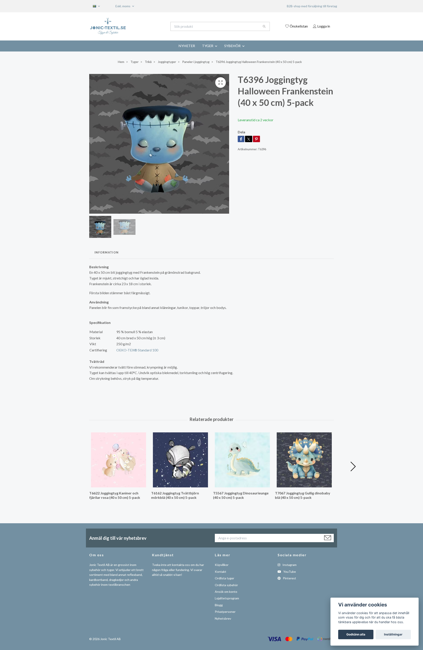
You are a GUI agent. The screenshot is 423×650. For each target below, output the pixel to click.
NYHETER (186, 46)
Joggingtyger (167, 62)
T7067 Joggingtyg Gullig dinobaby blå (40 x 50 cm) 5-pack (302, 495)
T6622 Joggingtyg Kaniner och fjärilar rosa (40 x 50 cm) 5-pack (114, 495)
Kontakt (220, 571)
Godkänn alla (355, 634)
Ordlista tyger (224, 578)
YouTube (289, 571)
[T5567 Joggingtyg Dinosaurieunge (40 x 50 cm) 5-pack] (242, 459)
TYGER (207, 46)
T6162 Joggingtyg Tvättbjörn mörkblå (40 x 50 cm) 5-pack (175, 495)
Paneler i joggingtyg (196, 62)
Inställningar (393, 634)
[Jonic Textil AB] (150, 26)
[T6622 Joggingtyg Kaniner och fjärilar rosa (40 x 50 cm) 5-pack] (118, 459)
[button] (353, 466)
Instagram (289, 565)
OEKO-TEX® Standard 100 (137, 350)
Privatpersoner (225, 611)
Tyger (134, 62)
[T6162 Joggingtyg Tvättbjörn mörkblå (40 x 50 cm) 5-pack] (180, 459)
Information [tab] (107, 252)
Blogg (219, 605)
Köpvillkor (221, 565)
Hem (121, 62)
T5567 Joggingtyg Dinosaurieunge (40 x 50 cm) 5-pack (241, 495)
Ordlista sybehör (226, 585)
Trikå (148, 62)
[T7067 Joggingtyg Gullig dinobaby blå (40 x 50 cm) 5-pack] (304, 459)
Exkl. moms (123, 6)
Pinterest (289, 578)
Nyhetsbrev (223, 618)
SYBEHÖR (232, 46)
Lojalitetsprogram (227, 598)
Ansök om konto (226, 591)
